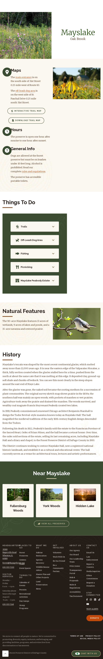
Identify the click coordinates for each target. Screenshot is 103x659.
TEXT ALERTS (92, 609)
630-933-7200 (8, 567)
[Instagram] (91, 599)
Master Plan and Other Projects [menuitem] (43, 576)
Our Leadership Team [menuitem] (76, 560)
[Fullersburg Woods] (18, 500)
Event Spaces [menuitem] (25, 568)
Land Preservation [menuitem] (41, 583)
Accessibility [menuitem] (75, 592)
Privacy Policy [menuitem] (93, 636)
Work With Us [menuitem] (59, 557)
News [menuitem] (38, 589)
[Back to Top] (5, 654)
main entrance (23, 77)
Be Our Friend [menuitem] (59, 561)
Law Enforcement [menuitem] (92, 558)
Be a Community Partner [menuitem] (58, 568)
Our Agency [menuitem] (75, 550)
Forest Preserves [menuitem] (23, 554)
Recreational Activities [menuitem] (25, 595)
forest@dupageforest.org (14, 563)
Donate (94, 618)
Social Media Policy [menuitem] (90, 639)
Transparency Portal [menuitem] (76, 571)
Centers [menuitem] (22, 560)
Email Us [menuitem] (90, 552)
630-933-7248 (8, 604)
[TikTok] (99, 599)
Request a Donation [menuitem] (90, 584)
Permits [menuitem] (23, 590)
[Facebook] (87, 599)
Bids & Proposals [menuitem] (74, 579)
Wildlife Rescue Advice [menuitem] (42, 568)
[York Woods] (51, 500)
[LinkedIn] (95, 599)
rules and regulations (33, 171)
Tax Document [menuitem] (76, 596)
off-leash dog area (25, 90)
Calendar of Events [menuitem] (24, 584)
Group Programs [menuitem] (23, 607)
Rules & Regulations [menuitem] (75, 586)
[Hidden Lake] (84, 500)
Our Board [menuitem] (74, 554)
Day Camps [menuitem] (24, 601)
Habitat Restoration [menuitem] (41, 554)
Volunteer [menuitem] (57, 552)
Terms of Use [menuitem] (76, 636)
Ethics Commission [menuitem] (92, 577)
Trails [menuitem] (21, 564)
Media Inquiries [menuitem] (93, 571)
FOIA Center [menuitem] (75, 566)
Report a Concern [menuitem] (90, 565)
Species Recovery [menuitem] (40, 561)
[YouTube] (87, 604)
